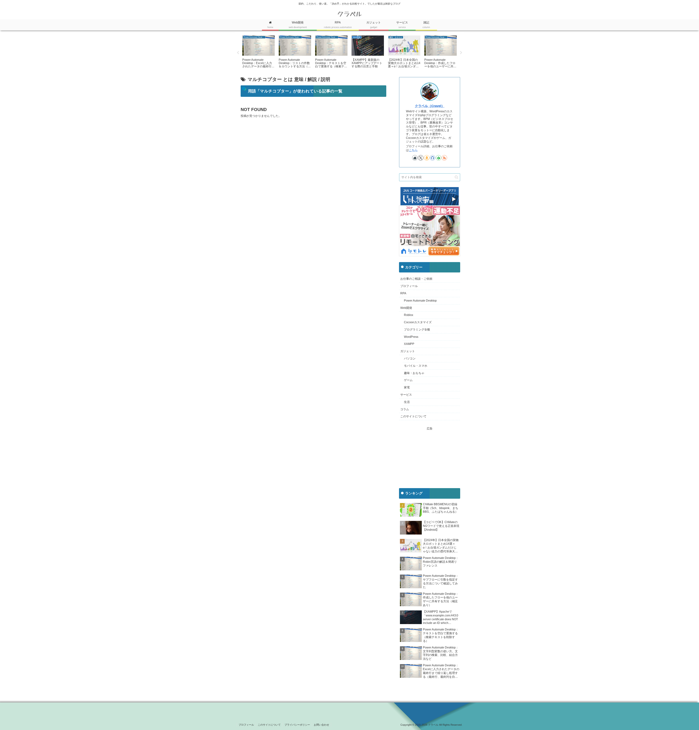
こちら (413, 150)
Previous (238, 53)
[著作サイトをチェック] (415, 158)
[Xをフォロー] (420, 158)
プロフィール (246, 724)
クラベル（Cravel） (430, 106)
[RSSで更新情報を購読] (444, 158)
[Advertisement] (313, 149)
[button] (456, 177)
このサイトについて (269, 724)
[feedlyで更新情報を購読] (438, 158)
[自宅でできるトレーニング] (429, 230)
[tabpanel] (258, 52)
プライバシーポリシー (297, 724)
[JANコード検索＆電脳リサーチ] (429, 195)
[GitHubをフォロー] (432, 158)
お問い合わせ (321, 724)
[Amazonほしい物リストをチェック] (426, 158)
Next (461, 53)
